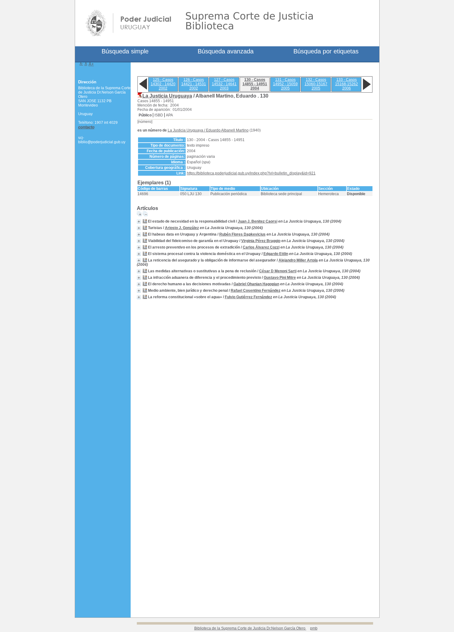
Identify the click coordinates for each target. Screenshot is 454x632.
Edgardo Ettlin (275, 254)
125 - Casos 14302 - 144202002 (163, 83)
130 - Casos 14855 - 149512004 (254, 83)
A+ (91, 64)
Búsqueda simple (125, 51)
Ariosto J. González (182, 228)
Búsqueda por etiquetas (326, 51)
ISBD (158, 115)
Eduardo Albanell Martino (227, 130)
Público (145, 115)
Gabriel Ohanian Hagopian (256, 284)
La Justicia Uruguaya (167, 95)
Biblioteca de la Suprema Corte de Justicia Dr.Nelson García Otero (250, 628)
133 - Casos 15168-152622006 (346, 83)
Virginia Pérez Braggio (260, 241)
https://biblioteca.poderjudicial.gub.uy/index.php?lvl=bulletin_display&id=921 (251, 173)
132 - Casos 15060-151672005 (316, 83)
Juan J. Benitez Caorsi (257, 221)
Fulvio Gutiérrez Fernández (248, 297)
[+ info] (139, 222)
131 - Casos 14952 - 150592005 (285, 83)
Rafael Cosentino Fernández (255, 290)
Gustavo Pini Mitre (280, 277)
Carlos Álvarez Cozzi (261, 247)
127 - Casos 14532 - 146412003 (224, 83)
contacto (86, 127)
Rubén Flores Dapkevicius (242, 234)
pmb (313, 628)
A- (81, 63)
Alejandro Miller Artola (298, 260)
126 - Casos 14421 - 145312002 (193, 83)
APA (169, 115)
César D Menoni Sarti (277, 271)
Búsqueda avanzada (226, 51)
